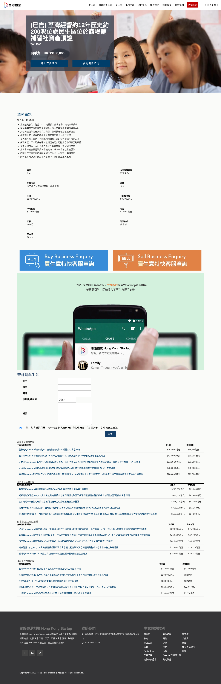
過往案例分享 (150, 659)
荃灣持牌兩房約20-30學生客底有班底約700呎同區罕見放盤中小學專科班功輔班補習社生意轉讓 (63, 575)
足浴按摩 (167, 634)
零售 (165, 647)
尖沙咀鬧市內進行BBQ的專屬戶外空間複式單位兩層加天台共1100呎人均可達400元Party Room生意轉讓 (67, 587)
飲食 (146, 647)
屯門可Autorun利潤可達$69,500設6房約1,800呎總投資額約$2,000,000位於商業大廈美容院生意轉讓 (66, 541)
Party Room (149, 651)
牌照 (184, 651)
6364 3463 (211, 5)
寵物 (165, 638)
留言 (25, 413)
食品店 (185, 638)
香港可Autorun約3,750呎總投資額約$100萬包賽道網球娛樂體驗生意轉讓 (53, 553)
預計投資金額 (30, 399)
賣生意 (92, 5)
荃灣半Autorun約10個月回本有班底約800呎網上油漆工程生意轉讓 (50, 568)
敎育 (146, 638)
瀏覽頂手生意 (105, 5)
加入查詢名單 (49, 63)
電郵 (25, 393)
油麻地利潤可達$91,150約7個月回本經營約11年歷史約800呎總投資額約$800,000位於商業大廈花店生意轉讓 (69, 508)
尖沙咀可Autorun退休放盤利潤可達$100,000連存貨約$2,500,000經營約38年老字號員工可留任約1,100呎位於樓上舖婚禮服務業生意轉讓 (83, 529)
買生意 (118, 5)
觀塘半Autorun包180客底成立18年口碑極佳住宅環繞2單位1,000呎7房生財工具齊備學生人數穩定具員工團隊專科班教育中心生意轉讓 (81, 474)
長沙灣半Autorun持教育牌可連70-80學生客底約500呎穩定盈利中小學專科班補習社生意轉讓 (62, 455)
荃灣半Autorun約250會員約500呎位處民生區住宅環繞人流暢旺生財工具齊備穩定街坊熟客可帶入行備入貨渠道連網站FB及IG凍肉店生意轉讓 (84, 535)
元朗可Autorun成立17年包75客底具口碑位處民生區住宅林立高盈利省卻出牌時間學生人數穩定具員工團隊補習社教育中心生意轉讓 (80, 462)
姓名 (25, 381)
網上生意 (148, 642)
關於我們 (154, 5)
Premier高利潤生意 (172, 655)
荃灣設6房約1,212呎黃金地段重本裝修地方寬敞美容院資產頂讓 (48, 581)
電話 (25, 387)
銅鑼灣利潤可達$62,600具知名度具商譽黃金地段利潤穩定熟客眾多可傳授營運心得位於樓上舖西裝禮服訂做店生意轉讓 (74, 495)
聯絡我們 (179, 5)
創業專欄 (167, 5)
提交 (110, 434)
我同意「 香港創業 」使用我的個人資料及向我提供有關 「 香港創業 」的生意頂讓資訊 (72, 428)
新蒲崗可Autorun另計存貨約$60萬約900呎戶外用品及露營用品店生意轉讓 (53, 489)
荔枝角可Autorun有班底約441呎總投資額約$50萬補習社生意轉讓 (49, 449)
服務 (165, 651)
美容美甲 (148, 655)
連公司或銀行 (188, 647)
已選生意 (142, 5)
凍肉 (165, 642)
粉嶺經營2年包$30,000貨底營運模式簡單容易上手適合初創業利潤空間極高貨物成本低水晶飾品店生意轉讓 (68, 547)
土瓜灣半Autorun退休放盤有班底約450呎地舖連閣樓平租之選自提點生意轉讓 (55, 593)
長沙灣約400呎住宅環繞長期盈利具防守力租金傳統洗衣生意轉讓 (49, 501)
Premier (192, 5)
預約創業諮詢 (91, 63)
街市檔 (185, 634)
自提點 (147, 634)
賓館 (184, 642)
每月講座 (130, 5)
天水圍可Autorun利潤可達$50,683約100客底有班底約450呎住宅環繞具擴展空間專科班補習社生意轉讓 (67, 468)
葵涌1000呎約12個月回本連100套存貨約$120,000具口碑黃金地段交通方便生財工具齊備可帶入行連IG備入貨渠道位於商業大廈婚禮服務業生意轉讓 (88, 514)
